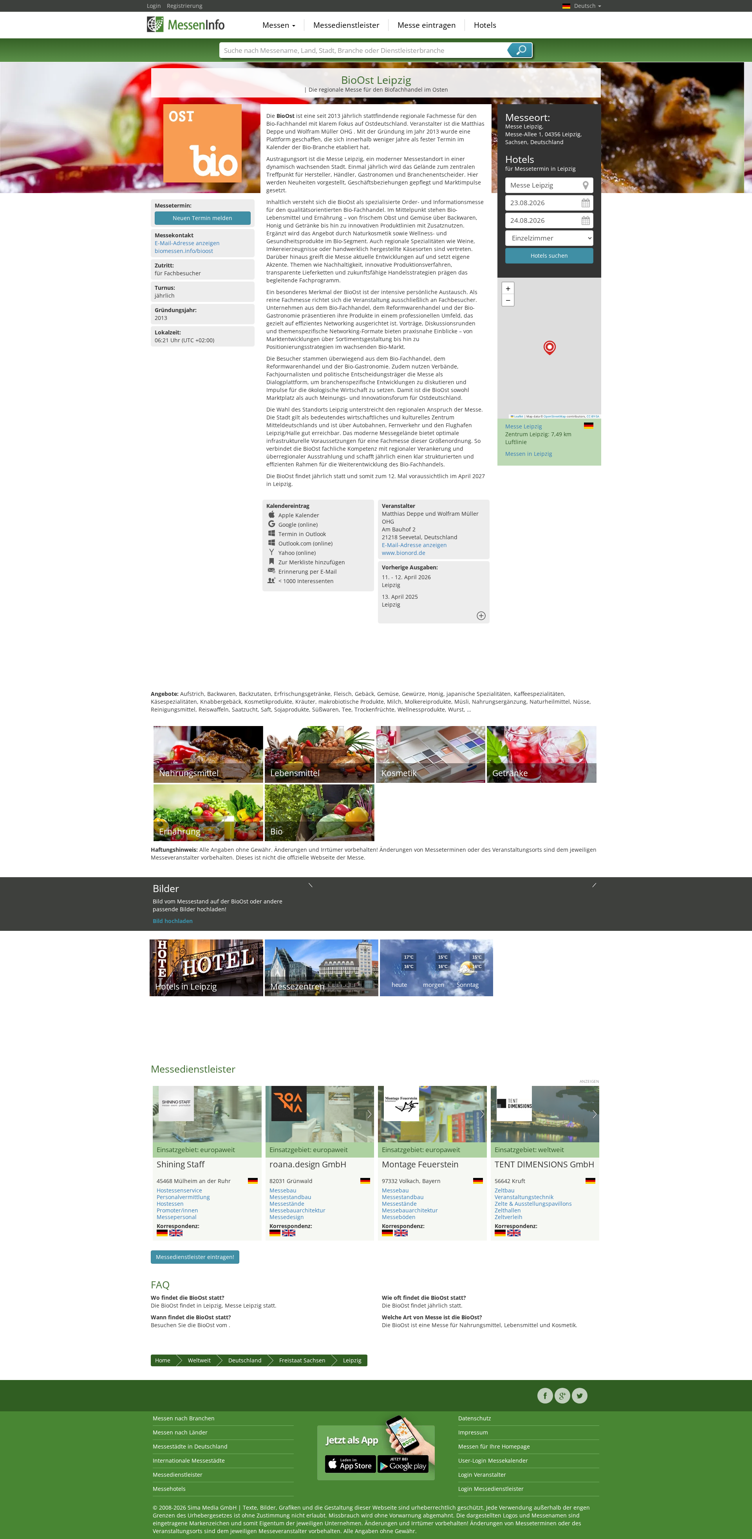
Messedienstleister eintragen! (195, 1257)
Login (154, 5)
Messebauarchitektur (297, 1210)
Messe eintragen (427, 25)
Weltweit (199, 1360)
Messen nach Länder (180, 1432)
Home (162, 1360)
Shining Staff (180, 1165)
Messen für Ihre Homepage (494, 1446)
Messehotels (169, 1488)
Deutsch (585, 5)
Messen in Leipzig (528, 453)
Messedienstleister (346, 25)
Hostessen (170, 1203)
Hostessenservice (179, 1190)
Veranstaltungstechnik (524, 1197)
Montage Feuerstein (420, 1165)
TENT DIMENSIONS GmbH (544, 1165)
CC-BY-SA (593, 416)
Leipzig (352, 1360)
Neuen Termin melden (202, 218)
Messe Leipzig (523, 426)
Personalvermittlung (183, 1197)
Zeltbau (505, 1190)
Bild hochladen (173, 921)
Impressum (473, 1432)
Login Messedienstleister (491, 1488)
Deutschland (245, 1360)
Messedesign (286, 1217)
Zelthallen (508, 1210)
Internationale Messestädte (189, 1460)
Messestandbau (290, 1197)
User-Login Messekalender (493, 1460)
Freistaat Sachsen (302, 1360)
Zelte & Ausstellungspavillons (533, 1203)
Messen (276, 25)
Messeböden (399, 1217)
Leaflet (518, 416)
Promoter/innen (177, 1210)
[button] (550, 348)
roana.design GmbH (307, 1165)
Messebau (282, 1190)
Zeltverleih (508, 1217)
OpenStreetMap (555, 416)
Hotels (485, 25)
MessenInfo (186, 24)
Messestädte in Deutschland (190, 1446)
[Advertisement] (376, 664)
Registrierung (184, 5)
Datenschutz (474, 1418)
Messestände (286, 1203)
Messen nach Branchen (184, 1418)
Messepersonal (177, 1217)
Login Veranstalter (482, 1474)
